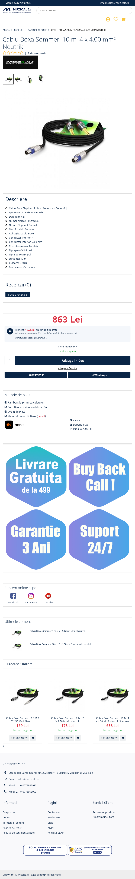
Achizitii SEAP (55, 832)
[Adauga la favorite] (33, 738)
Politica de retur (12, 828)
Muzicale (23, 874)
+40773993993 (22, 3)
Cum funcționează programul (31, 337)
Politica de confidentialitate (19, 832)
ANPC (51, 828)
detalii (41, 416)
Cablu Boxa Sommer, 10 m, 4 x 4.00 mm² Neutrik (78, 30)
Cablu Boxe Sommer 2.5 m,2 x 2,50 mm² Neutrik (22, 720)
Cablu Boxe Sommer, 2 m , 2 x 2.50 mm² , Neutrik (67, 720)
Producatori (54, 817)
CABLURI (18, 30)
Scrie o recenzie (37, 53)
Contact (7, 817)
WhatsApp (100, 375)
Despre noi (9, 812)
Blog (50, 822)
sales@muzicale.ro (118, 3)
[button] (45, 849)
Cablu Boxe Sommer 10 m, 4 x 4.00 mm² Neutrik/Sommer (112, 720)
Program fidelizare (103, 817)
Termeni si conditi (13, 822)
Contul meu (54, 812)
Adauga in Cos (73, 360)
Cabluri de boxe (37, 30)
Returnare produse (104, 812)
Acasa (6, 30)
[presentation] (3, 746)
